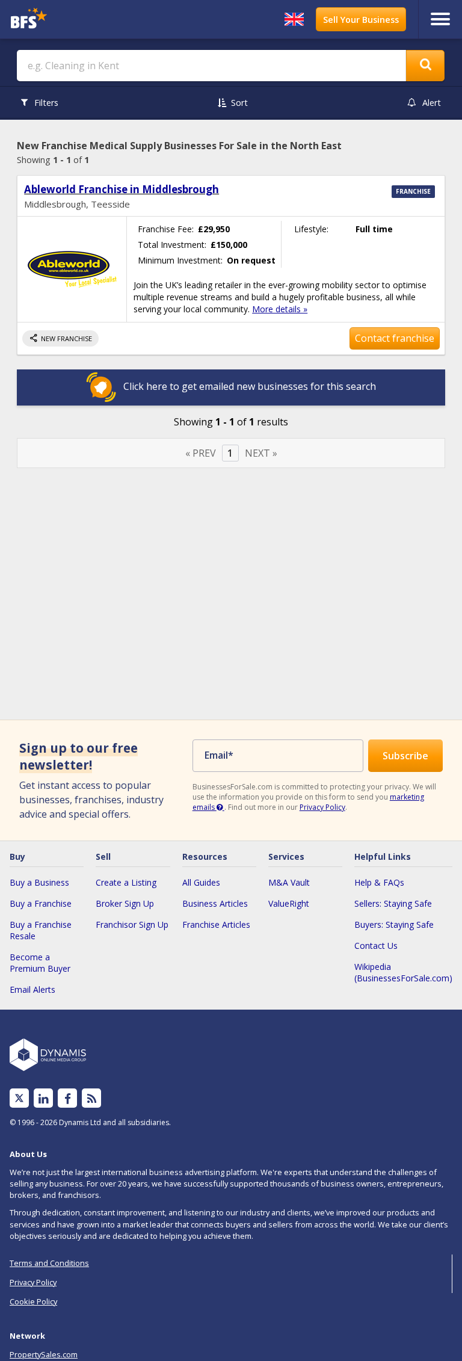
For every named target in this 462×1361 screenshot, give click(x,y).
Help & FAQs (379, 882)
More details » (279, 309)
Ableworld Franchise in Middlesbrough (121, 189)
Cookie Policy (33, 1301)
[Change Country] (294, 19)
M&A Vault (289, 882)
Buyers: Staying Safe (394, 924)
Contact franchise (394, 338)
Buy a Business (39, 882)
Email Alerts (32, 989)
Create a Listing (126, 882)
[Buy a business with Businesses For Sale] (62, 19)
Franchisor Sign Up (132, 924)
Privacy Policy (322, 807)
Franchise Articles (216, 924)
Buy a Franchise (41, 903)
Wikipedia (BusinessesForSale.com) (403, 972)
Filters (46, 102)
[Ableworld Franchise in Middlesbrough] (71, 269)
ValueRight (288, 903)
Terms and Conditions (49, 1263)
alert (431, 102)
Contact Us (376, 945)
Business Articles (215, 903)
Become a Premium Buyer (40, 962)
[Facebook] (67, 1098)
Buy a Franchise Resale (41, 930)
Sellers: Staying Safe (393, 903)
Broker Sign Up (125, 903)
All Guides (201, 882)
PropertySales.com (44, 1354)
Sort (239, 102)
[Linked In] (43, 1098)
